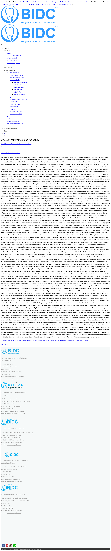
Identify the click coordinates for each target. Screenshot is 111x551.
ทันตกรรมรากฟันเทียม (16, 75)
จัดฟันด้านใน (17, 92)
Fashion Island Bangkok (81, 2)
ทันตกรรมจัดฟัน (15, 80)
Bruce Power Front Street (42, 2)
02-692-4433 (4, 371)
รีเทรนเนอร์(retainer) (19, 94)
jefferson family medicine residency (22, 144)
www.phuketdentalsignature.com (16, 413)
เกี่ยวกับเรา (7, 51)
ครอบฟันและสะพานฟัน (17, 77)
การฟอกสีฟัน (14, 102)
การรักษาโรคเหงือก (16, 111)
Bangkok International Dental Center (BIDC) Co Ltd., (26, 549)
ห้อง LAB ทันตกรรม (12, 60)
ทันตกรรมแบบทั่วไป (16, 114)
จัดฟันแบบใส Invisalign (20, 82)
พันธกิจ (9, 53)
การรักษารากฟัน (15, 106)
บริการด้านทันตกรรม (13, 72)
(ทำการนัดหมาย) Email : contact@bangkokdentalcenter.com (12, 376)
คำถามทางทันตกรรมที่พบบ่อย (15, 123)
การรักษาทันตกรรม (9, 70)
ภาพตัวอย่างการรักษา (13, 119)
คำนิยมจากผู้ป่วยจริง (13, 121)
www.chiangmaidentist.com (14, 481)
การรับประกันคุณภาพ (13, 63)
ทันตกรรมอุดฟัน (15, 104)
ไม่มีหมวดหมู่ (8, 144)
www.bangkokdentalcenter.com (15, 379)
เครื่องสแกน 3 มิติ (12, 58)
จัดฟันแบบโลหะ (18, 89)
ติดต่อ (5, 131)
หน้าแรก (6, 48)
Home (2, 144)
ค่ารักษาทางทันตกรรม (10, 128)
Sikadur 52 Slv (30, 2)
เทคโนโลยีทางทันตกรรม (14, 55)
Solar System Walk (20, 2)
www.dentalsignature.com (14, 445)
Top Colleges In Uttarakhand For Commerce (62, 2)
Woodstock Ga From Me (7, 341)
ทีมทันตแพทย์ (8, 68)
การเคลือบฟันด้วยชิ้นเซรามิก (18, 99)
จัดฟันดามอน (17, 85)
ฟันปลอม (13, 109)
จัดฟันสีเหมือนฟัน (18, 87)
